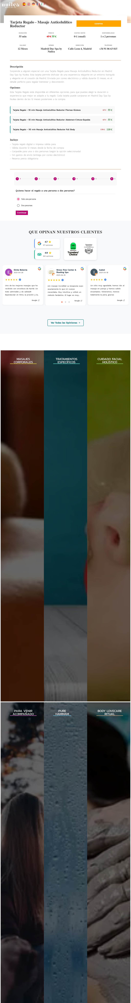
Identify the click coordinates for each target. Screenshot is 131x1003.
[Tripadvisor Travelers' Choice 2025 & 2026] (80, 249)
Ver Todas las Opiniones (64, 322)
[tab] (18, 178)
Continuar (22, 212)
